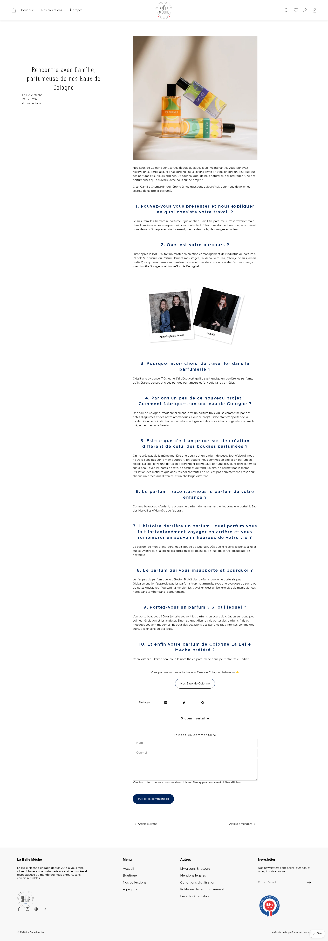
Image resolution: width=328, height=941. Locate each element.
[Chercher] (287, 10)
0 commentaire (31, 103)
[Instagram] (27, 909)
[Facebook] (18, 909)
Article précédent (241, 824)
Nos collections (51, 10)
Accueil (128, 868)
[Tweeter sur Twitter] (184, 702)
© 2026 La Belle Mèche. (30, 932)
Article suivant (147, 824)
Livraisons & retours (195, 868)
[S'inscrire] (309, 883)
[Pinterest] (36, 909)
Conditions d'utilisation (197, 882)
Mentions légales (193, 875)
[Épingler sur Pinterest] (203, 702)
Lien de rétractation (195, 896)
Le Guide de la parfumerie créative (291, 932)
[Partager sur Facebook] (166, 702)
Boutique (27, 10)
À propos (76, 10)
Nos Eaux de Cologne (195, 683)
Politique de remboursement (202, 889)
